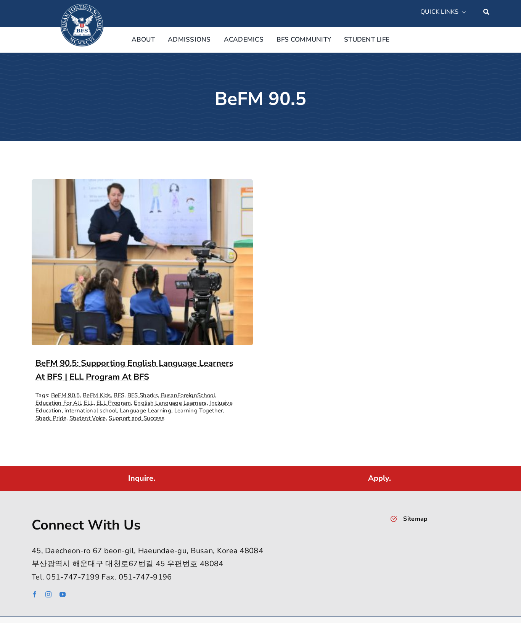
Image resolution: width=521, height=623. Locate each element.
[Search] (486, 12)
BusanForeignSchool (188, 395)
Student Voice (87, 418)
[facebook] (35, 594)
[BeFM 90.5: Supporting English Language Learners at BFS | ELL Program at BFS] (142, 185)
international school (90, 410)
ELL (89, 403)
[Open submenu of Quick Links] (462, 12)
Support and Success (136, 418)
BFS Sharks (142, 395)
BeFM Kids (97, 395)
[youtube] (62, 594)
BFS (119, 395)
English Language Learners (170, 403)
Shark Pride (50, 418)
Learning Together (198, 410)
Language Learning (145, 410)
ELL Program (113, 403)
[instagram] (48, 594)
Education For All (58, 403)
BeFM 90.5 (65, 395)
